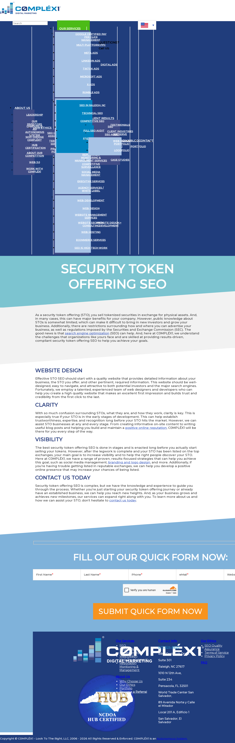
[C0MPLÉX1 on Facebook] (178, 140)
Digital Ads (109, 64)
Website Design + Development (108, 224)
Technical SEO (92, 113)
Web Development (90, 200)
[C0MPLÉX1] (30, 13)
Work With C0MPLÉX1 (34, 170)
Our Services (70, 28)
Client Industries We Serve (120, 133)
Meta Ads (91, 52)
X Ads (91, 84)
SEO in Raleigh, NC (92, 105)
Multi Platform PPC (91, 44)
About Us (22, 108)
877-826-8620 (168, 647)
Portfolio (138, 146)
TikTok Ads (91, 68)
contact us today (122, 500)
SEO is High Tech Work (91, 247)
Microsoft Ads (91, 76)
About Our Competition (34, 154)
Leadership (34, 114)
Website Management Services (91, 216)
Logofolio (121, 150)
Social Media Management (90, 173)
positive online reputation (146, 428)
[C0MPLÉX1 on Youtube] (171, 140)
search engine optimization (87, 333)
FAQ (204, 662)
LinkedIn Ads (91, 60)
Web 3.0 (34, 162)
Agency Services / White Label (91, 189)
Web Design (91, 208)
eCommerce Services (91, 239)
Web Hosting (91, 232)
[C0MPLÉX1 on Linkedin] (158, 140)
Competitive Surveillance (91, 165)
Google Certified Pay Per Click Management (90, 37)
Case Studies (120, 159)
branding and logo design (129, 462)
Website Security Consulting (91, 224)
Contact (146, 140)
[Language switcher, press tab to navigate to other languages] (147, 25)
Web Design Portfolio (121, 142)
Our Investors (34, 123)
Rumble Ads (91, 92)
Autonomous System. (172, 738)
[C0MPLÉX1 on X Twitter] (165, 140)
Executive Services (91, 181)
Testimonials (120, 124)
